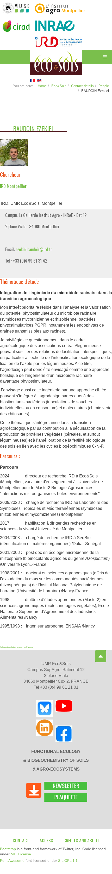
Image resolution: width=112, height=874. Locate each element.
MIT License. (21, 854)
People (103, 86)
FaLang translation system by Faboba (16, 647)
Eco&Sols (58, 86)
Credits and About (81, 840)
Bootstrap (8, 849)
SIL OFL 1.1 (68, 860)
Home (42, 86)
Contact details (82, 86)
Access (46, 840)
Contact (21, 840)
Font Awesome (12, 860)
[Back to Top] (100, 656)
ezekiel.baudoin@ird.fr (34, 249)
